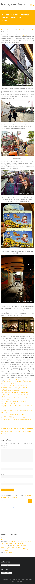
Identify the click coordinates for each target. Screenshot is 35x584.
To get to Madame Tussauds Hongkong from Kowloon (16, 419)
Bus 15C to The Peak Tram (8, 383)
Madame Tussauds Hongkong (21, 389)
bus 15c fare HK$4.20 (7, 381)
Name (3, 467)
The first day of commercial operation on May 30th (15, 401)
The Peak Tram (11, 403)
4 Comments (4, 31)
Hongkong (24, 387)
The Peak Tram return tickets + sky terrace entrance (16, 409)
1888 (9, 380)
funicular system (24, 385)
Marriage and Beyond (14, 4)
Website (3, 482)
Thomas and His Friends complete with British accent (15, 418)
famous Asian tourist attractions (10, 385)
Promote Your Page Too (17, 529)
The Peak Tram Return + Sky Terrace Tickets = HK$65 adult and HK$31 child (17, 406)
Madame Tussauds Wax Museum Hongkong (13, 392)
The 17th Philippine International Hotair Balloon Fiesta (17, 428)
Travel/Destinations (26, 29)
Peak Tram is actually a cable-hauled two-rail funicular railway (15, 395)
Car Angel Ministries (10, 552)
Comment (4, 447)
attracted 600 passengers (18, 380)
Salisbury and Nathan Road (9, 398)
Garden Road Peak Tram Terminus (10, 387)
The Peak (3, 403)
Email (3, 474)
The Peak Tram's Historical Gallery (10, 416)
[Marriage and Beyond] (17, 507)
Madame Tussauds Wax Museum (10, 390)
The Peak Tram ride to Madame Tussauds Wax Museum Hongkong (16, 411)
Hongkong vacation (26, 35)
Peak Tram (29, 392)
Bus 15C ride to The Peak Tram (22, 381)
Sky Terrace (21, 398)
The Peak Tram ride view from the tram (13, 414)
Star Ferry (29, 398)
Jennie (4, 29)
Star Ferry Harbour (6, 399)
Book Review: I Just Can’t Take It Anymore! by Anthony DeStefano (16, 432)
